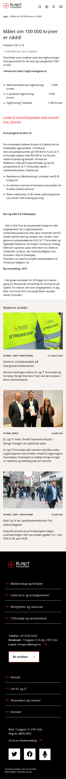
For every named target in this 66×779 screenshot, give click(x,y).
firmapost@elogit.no (29, 644)
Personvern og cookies (26, 700)
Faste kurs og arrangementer (30, 595)
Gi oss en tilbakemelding (23, 740)
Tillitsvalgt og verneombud (29, 618)
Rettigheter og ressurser (27, 607)
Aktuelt (15, 677)
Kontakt (16, 712)
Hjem (5, 16)
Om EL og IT (19, 689)
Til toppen (47, 769)
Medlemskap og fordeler (27, 583)
